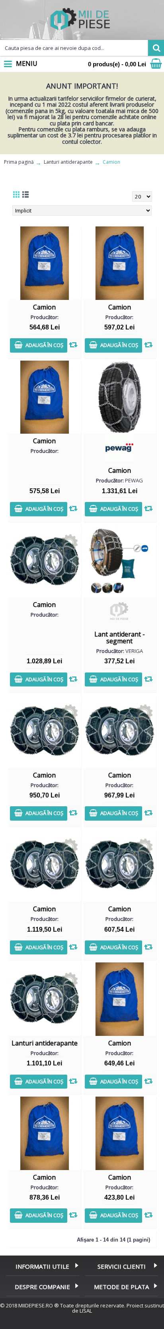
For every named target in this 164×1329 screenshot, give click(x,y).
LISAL (86, 1310)
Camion (111, 162)
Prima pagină (19, 162)
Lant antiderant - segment (119, 637)
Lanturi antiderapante (68, 162)
